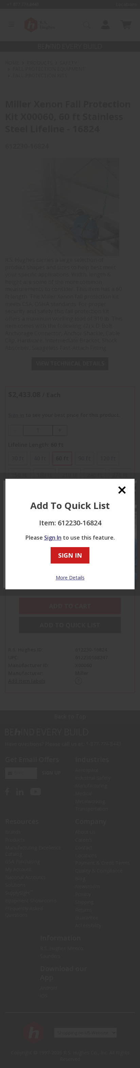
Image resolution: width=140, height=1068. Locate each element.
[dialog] (70, 534)
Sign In (53, 538)
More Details (70, 578)
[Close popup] (122, 490)
